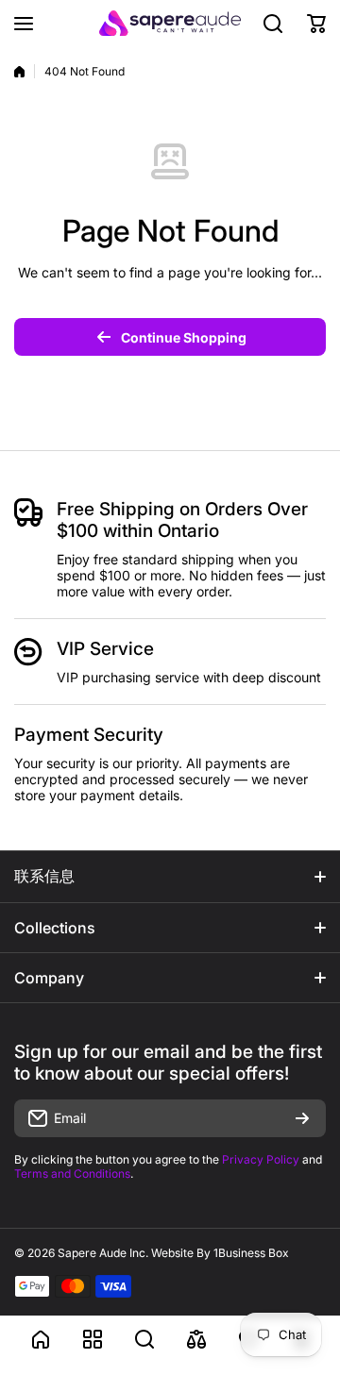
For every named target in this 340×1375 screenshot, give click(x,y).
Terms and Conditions (72, 1173)
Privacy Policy (260, 1159)
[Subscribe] (302, 1118)
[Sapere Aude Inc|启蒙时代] (170, 23)
